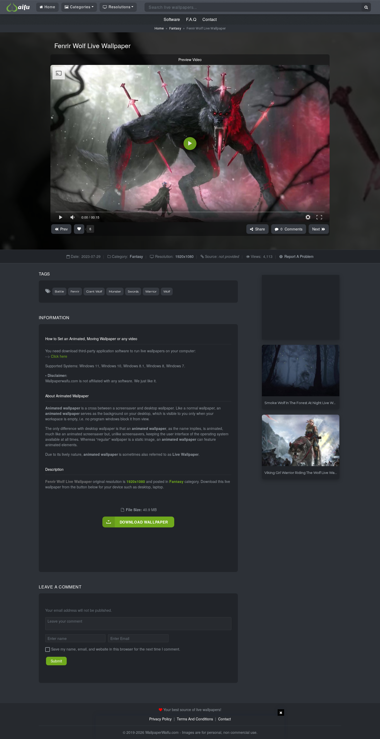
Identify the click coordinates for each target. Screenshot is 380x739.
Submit (56, 660)
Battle (59, 291)
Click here (59, 356)
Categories (79, 6)
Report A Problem (299, 256)
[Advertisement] (139, 544)
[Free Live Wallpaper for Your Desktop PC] (18, 6)
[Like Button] (79, 229)
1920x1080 (184, 256)
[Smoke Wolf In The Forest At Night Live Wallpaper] (300, 371)
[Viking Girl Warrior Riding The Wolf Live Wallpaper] (300, 441)
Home (49, 6)
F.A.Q (191, 19)
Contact (209, 19)
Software (172, 19)
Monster (115, 291)
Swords (133, 291)
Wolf (166, 291)
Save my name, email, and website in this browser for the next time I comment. (115, 649)
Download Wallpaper (144, 522)
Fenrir (75, 291)
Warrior (151, 291)
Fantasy (175, 28)
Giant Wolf (94, 291)
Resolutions (119, 6)
